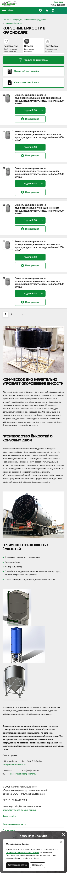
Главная (6, 20)
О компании (9, 830)
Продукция (16, 20)
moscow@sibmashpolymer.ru (23, 774)
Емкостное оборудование (35, 20)
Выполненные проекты (14, 824)
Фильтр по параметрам (36, 60)
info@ (5, 765)
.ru (24, 765)
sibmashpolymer (15, 765)
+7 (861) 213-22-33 (57, 5)
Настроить (37, 865)
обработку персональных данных (19, 810)
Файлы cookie (9, 816)
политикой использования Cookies (22, 852)
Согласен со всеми (17, 865)
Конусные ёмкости (13, 23)
